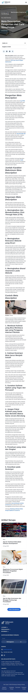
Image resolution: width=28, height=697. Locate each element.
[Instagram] (4, 655)
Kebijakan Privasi (11, 688)
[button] (25, 43)
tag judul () (21, 133)
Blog (8, 12)
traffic (21, 160)
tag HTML (22, 100)
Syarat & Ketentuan (4, 688)
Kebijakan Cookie (24, 688)
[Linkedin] (2, 655)
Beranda (3, 12)
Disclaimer (17, 687)
